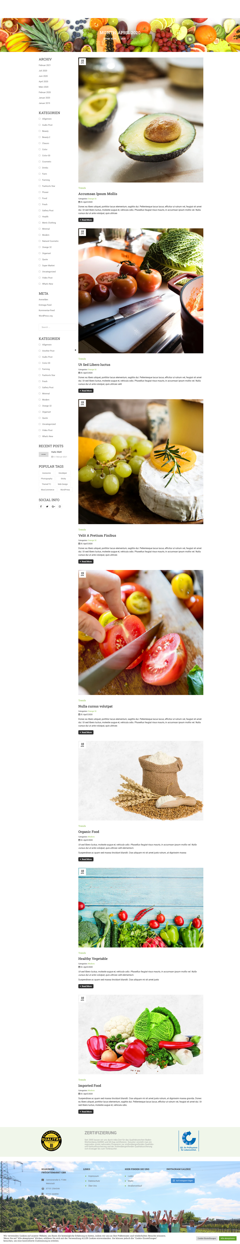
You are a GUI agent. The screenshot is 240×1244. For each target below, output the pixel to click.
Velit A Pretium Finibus (97, 535)
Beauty (45, 131)
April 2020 (43, 81)
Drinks (45, 168)
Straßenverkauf (135, 1186)
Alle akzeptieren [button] (228, 1238)
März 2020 (43, 87)
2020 (123, 38)
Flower (45, 192)
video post (47, 278)
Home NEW (110, 38)
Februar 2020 (45, 92)
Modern (45, 235)
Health (45, 216)
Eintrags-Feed (45, 305)
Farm (44, 174)
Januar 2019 (44, 103)
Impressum (93, 1176)
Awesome (46, 473)
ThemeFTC (46, 484)
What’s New (47, 284)
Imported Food (89, 1085)
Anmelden (43, 299)
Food (44, 198)
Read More (87, 219)
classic (45, 143)
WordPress (65, 490)
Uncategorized (49, 271)
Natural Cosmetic (50, 241)
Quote (45, 259)
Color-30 (46, 155)
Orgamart (46, 253)
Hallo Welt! (56, 452)
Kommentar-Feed (47, 310)
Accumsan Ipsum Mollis (97, 194)
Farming (46, 180)
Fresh (44, 204)
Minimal (46, 229)
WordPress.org (45, 316)
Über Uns (92, 1186)
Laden (130, 1176)
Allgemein (47, 119)
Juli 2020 (43, 70)
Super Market (48, 265)
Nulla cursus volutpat (95, 706)
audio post (47, 125)
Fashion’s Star (48, 186)
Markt (130, 1181)
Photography (46, 478)
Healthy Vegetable (93, 958)
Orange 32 (47, 247)
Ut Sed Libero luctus (94, 364)
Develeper (63, 473)
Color (44, 149)
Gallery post (47, 210)
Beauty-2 (46, 137)
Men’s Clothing (49, 223)
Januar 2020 (44, 98)
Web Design (63, 484)
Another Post (48, 351)
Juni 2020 (43, 76)
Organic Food (88, 831)
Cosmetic (46, 161)
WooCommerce (47, 490)
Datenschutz (94, 1181)
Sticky (63, 478)
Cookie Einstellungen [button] (207, 1238)
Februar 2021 (45, 65)
